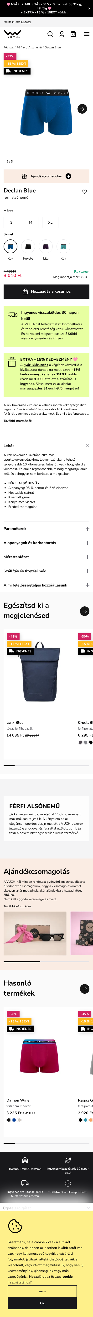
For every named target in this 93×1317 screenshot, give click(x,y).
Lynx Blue (15, 722)
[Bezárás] (89, 8)
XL (50, 222)
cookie (67, 1276)
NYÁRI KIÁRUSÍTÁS (25, 4)
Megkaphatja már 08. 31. (71, 277)
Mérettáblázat (16, 557)
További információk (18, 421)
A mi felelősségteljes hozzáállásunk (35, 585)
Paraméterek (15, 528)
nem (42, 1291)
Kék (10, 258)
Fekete (28, 258)
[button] (82, 109)
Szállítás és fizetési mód (25, 571)
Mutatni (26, 22)
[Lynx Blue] (39, 675)
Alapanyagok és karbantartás (30, 542)
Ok (42, 1303)
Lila (45, 258)
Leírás (9, 445)
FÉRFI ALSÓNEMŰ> (23, 483)
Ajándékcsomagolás (46, 176)
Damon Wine (18, 1100)
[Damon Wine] (39, 1053)
